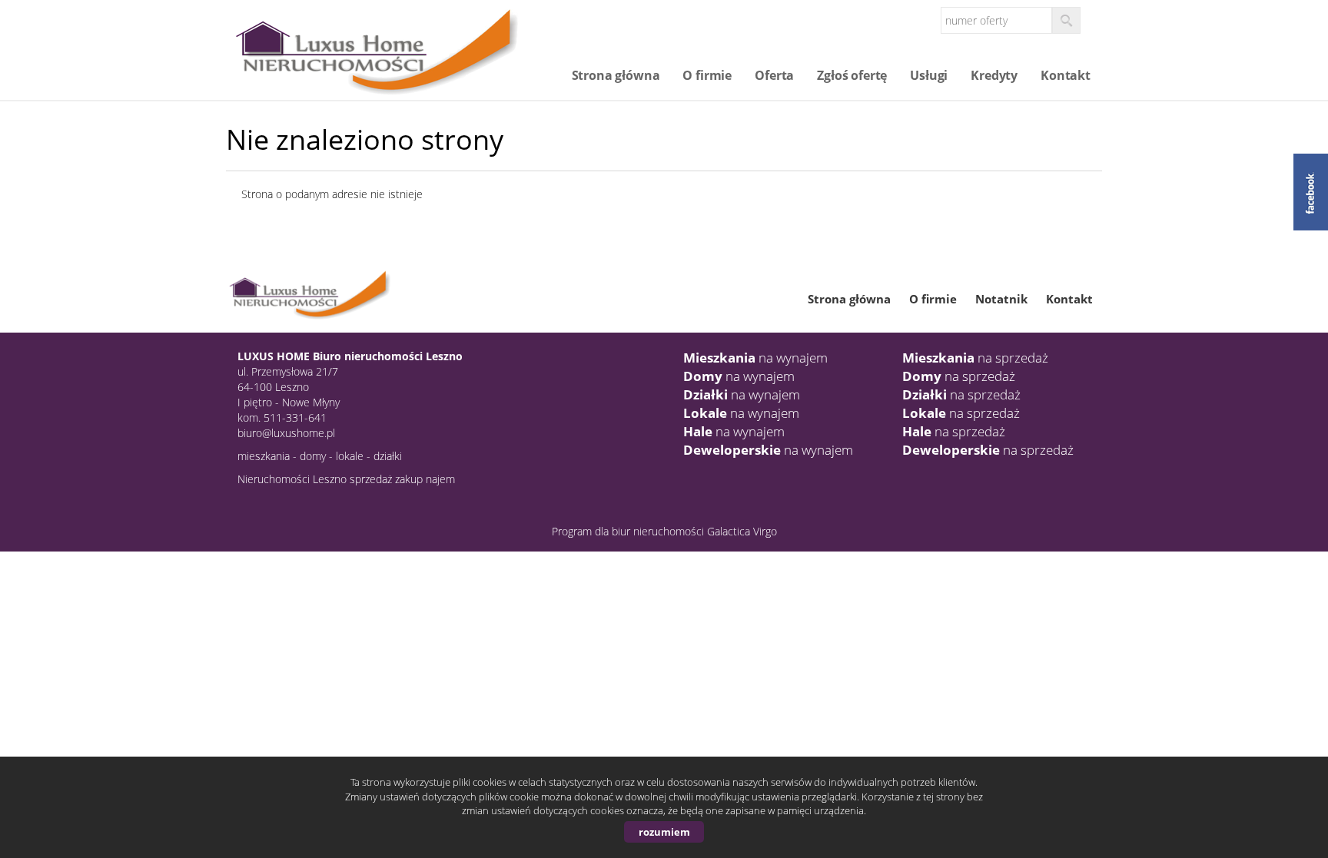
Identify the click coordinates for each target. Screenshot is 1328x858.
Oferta (774, 75)
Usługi (929, 75)
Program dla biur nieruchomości (629, 531)
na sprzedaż (975, 357)
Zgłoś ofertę (852, 75)
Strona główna (616, 75)
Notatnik (1001, 298)
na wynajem (755, 357)
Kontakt (1066, 75)
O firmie (707, 75)
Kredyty (994, 75)
